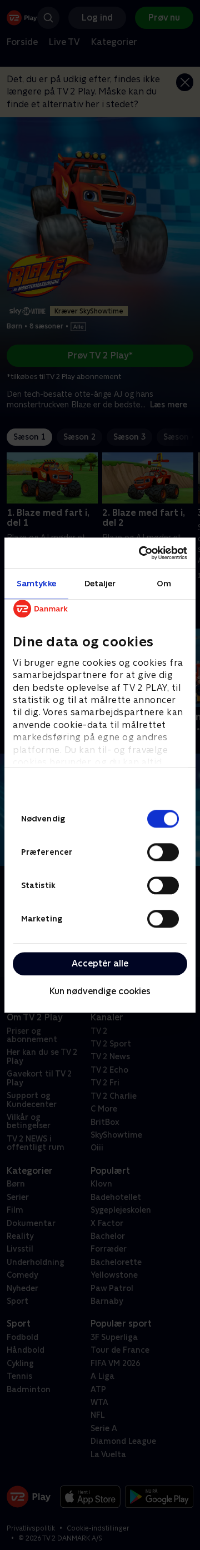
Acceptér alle (100, 963)
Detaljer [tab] (100, 583)
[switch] (163, 852)
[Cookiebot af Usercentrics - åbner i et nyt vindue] (141, 553)
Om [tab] (164, 583)
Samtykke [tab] (36, 583)
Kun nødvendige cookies (100, 991)
